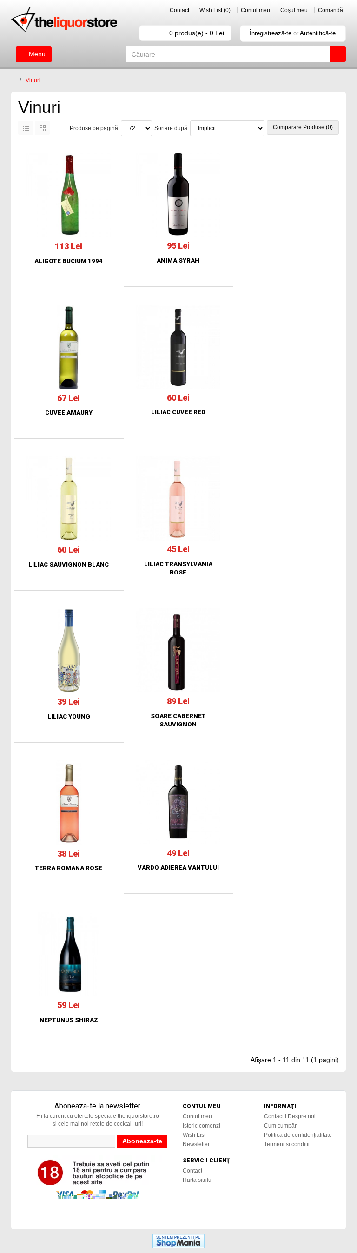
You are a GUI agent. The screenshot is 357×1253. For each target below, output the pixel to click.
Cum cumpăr (280, 1125)
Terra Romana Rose (68, 867)
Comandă (330, 10)
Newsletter (196, 1144)
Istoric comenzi (201, 1125)
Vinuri (33, 80)
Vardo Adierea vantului (178, 867)
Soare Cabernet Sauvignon (178, 720)
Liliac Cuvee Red (178, 412)
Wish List (194, 1135)
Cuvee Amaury (69, 412)
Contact (179, 10)
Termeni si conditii (287, 1144)
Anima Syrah (178, 260)
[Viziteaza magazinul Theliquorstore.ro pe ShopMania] (178, 1241)
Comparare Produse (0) (303, 127)
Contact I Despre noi (290, 1116)
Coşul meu (294, 10)
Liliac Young (68, 716)
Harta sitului (198, 1180)
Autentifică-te (318, 33)
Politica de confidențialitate (298, 1135)
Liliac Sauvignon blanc (68, 564)
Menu (36, 54)
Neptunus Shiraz (69, 1019)
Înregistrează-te (270, 33)
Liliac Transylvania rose (178, 568)
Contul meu (255, 10)
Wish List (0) (215, 10)
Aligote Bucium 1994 (68, 260)
